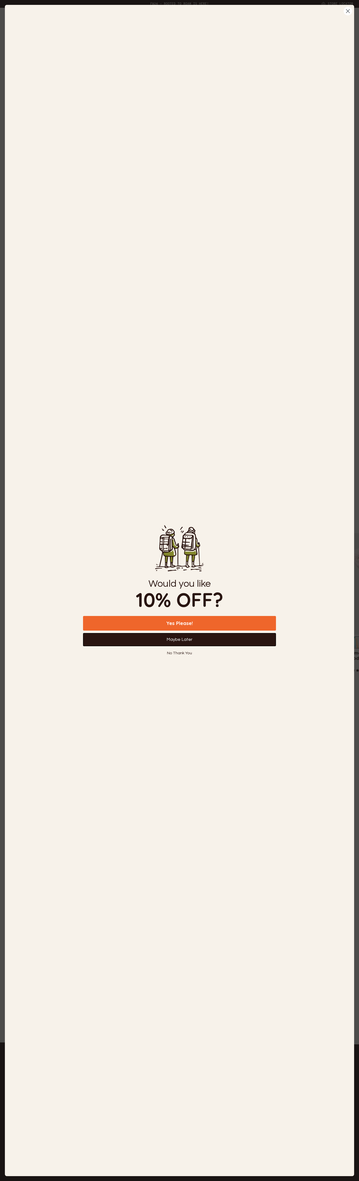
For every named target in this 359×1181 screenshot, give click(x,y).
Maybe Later (179, 639)
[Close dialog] (348, 11)
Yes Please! (179, 623)
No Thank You (179, 653)
